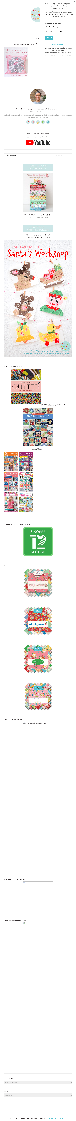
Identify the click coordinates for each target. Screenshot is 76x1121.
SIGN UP (49, 38)
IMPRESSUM (50, 1118)
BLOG (67, 1118)
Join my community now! (53, 23)
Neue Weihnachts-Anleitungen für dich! (38, 237)
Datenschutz (60, 44)
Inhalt (54, 44)
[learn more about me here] (38, 105)
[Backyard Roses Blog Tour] (38, 883)
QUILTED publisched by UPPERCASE (53, 405)
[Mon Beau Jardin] (38, 599)
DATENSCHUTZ (60, 1118)
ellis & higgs (38, 14)
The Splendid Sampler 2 (38, 449)
